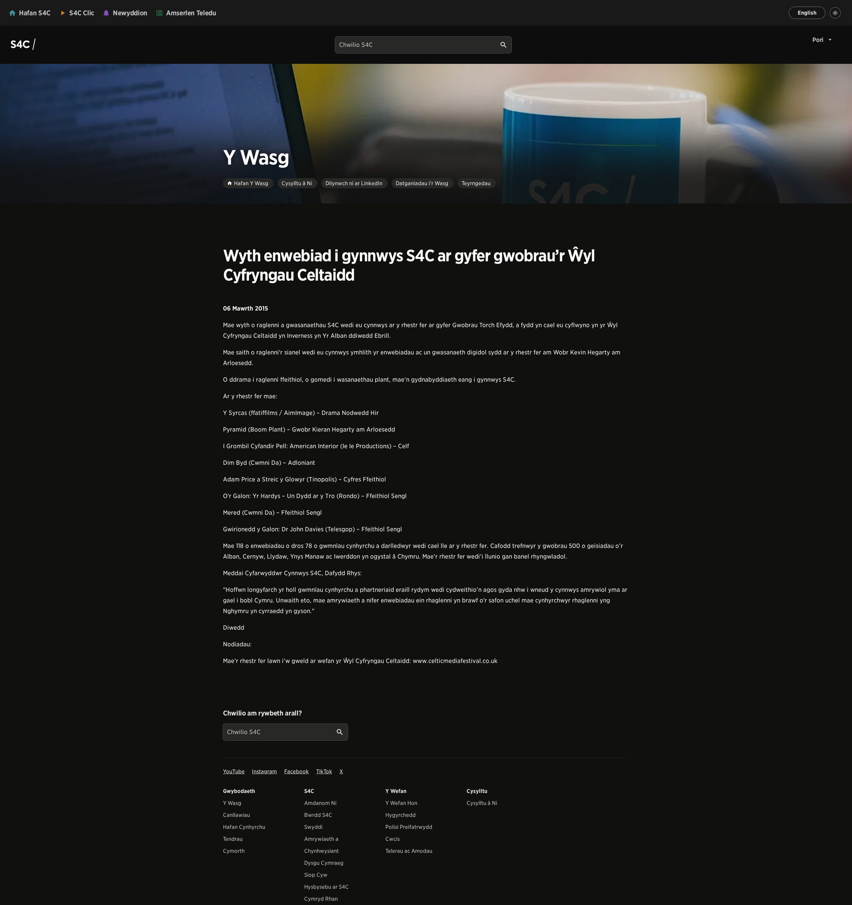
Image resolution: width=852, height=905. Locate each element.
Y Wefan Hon (401, 803)
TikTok (324, 771)
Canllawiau (236, 815)
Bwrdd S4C (318, 815)
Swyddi (313, 827)
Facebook (296, 771)
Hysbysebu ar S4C (326, 887)
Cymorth (234, 851)
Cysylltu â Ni (482, 803)
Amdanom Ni (320, 803)
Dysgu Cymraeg (323, 863)
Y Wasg (232, 803)
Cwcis (392, 839)
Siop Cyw (315, 875)
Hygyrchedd (400, 815)
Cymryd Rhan (321, 899)
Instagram (264, 771)
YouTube (234, 771)
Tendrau (233, 839)
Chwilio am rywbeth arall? (262, 713)
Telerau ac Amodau (408, 851)
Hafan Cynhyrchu (244, 827)
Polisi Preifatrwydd (408, 827)
